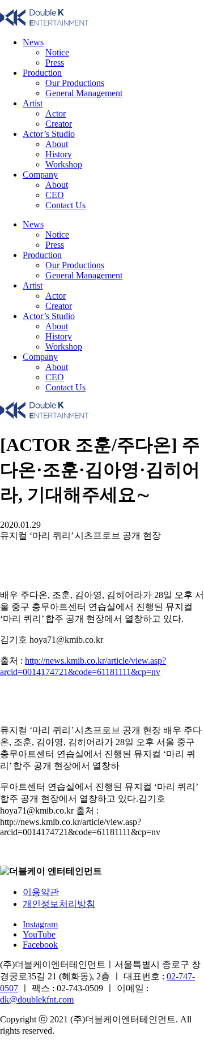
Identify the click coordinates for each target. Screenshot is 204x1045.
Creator (58, 123)
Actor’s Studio (49, 134)
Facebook (40, 944)
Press (54, 62)
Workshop (63, 164)
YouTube (39, 934)
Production (42, 73)
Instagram (40, 924)
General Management (83, 93)
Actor (55, 113)
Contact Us (65, 205)
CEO (54, 195)
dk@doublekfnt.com (37, 999)
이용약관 (41, 892)
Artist (32, 103)
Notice (57, 52)
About (56, 144)
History (58, 154)
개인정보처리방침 (59, 904)
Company (40, 174)
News (33, 42)
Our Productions (74, 83)
